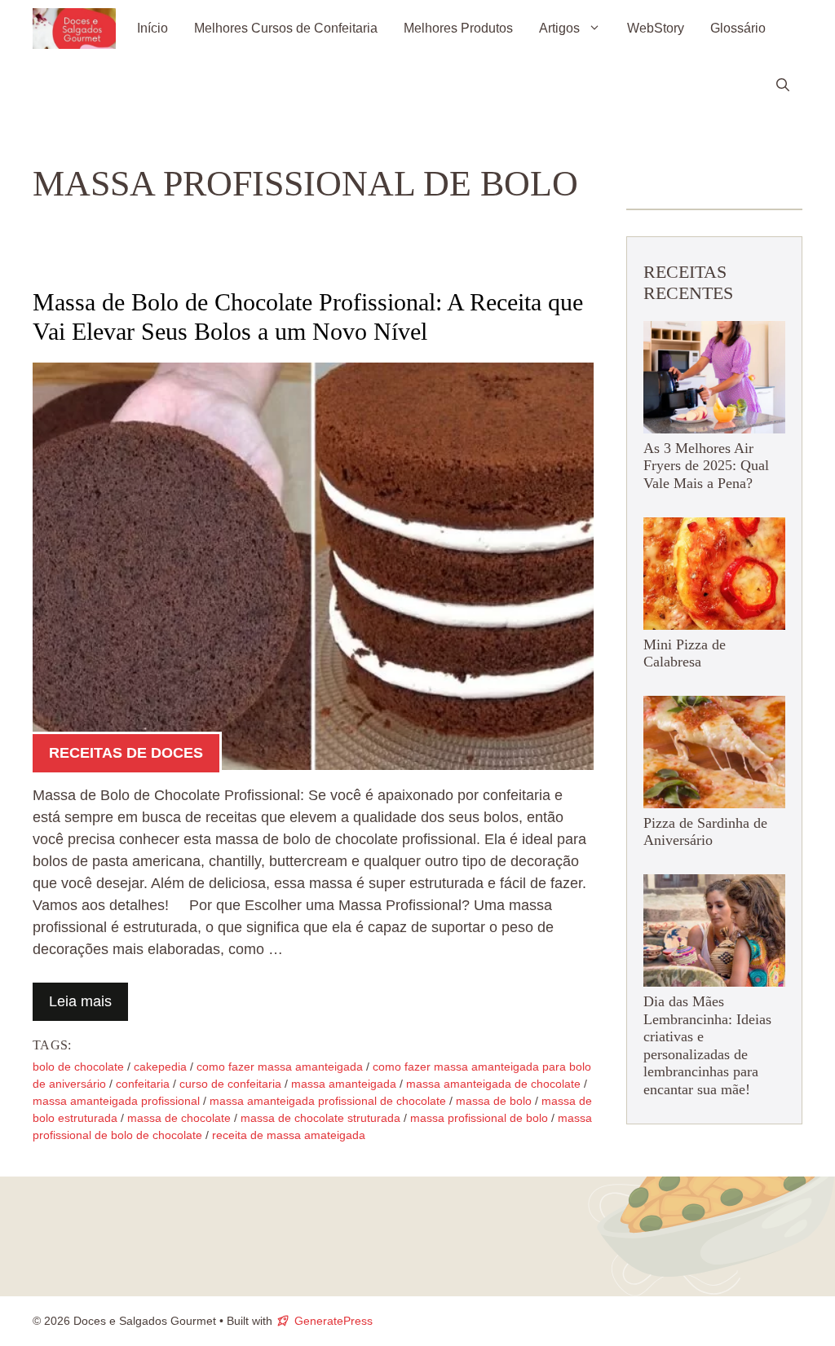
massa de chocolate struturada (320, 1117)
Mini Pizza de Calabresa (684, 653)
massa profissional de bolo (479, 1117)
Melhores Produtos (458, 28)
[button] (782, 85)
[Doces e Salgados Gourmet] (74, 28)
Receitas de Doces (126, 753)
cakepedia (160, 1066)
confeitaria (143, 1083)
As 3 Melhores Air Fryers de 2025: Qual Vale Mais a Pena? (706, 465)
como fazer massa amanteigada (280, 1066)
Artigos (559, 28)
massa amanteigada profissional (116, 1100)
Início (152, 28)
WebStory (655, 28)
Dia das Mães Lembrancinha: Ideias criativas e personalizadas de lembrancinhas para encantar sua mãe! (707, 1045)
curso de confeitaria (230, 1083)
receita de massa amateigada (288, 1134)
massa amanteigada (343, 1083)
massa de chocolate (179, 1117)
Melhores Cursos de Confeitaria (286, 28)
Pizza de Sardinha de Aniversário (705, 832)
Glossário (738, 28)
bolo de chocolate (78, 1066)
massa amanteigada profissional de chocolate (328, 1100)
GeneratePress (333, 1320)
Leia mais (80, 1001)
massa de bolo (494, 1100)
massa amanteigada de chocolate (493, 1083)
